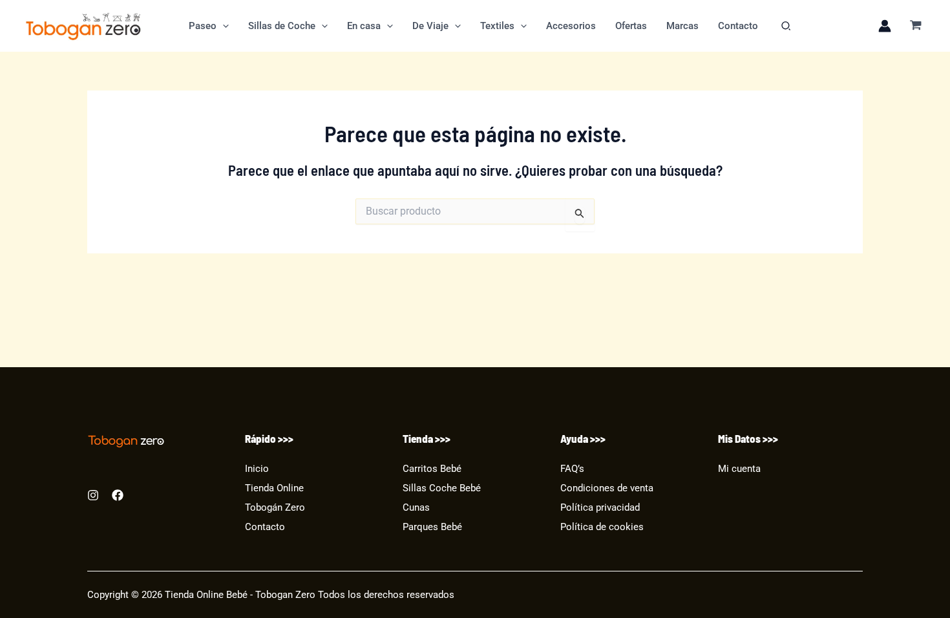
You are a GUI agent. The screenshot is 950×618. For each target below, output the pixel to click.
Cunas (416, 508)
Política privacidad (600, 508)
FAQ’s (572, 469)
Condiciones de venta (606, 488)
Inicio (257, 469)
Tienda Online (274, 488)
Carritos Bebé (432, 469)
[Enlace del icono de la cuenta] (884, 25)
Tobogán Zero (275, 508)
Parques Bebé (432, 527)
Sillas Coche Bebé (442, 488)
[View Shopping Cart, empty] (915, 26)
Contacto (265, 527)
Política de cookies (602, 527)
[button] (222, 26)
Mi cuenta (739, 469)
